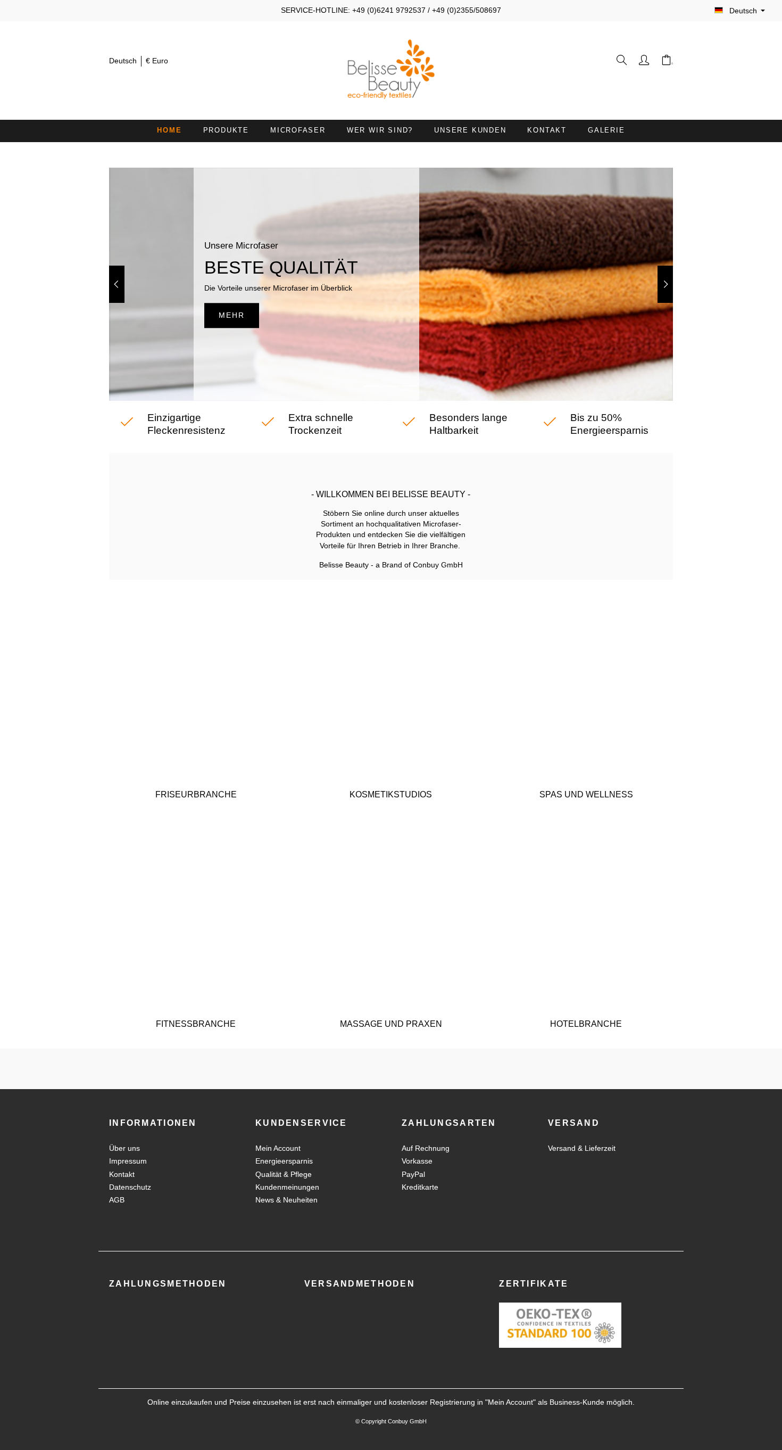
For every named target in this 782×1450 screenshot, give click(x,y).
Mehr (232, 315)
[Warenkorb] (667, 62)
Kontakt (122, 1175)
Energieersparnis (284, 1161)
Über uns (124, 1148)
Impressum (128, 1161)
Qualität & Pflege (283, 1175)
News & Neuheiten (286, 1200)
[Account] (645, 62)
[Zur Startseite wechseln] (391, 69)
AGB (116, 1200)
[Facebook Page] (383, 1069)
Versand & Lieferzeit (581, 1148)
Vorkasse (417, 1161)
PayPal (413, 1175)
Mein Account (278, 1148)
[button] (116, 284)
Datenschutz (130, 1187)
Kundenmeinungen (287, 1187)
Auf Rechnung (426, 1148)
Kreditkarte (420, 1187)
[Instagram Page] (398, 1069)
